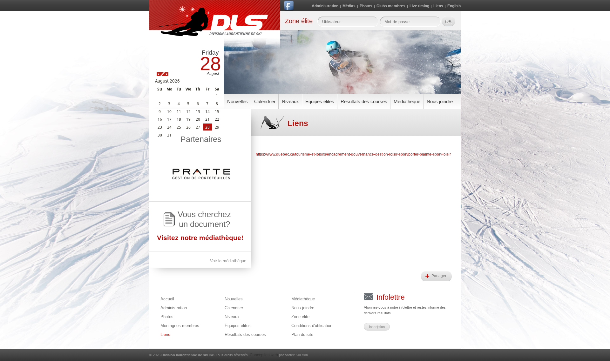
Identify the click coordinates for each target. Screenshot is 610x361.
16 (160, 119)
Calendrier (264, 101)
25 (179, 127)
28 (207, 127)
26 (188, 127)
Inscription (377, 327)
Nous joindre (440, 101)
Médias (349, 6)
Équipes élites (319, 101)
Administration (325, 6)
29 (217, 127)
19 (188, 119)
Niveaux (290, 101)
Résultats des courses (364, 101)
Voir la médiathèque (228, 260)
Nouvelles (237, 101)
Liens (438, 6)
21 (207, 119)
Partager (439, 276)
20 (198, 119)
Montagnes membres (179, 325)
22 (217, 119)
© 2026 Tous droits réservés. (199, 355)
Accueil (167, 299)
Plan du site (302, 334)
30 (160, 134)
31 (169, 134)
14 (207, 111)
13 (198, 111)
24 (169, 127)
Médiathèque (407, 101)
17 (169, 119)
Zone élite (300, 316)
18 (179, 119)
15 (217, 111)
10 (169, 111)
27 (198, 127)
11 (179, 111)
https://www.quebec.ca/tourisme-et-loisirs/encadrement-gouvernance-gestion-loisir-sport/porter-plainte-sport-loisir (353, 154)
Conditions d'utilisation (311, 325)
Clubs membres (390, 6)
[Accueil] (214, 26)
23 (160, 127)
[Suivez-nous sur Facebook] (289, 7)
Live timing (419, 6)
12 (188, 111)
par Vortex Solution (293, 355)
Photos (366, 6)
